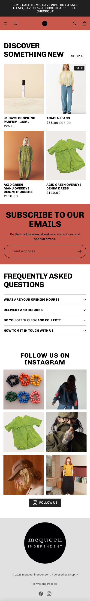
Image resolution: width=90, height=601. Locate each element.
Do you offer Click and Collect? (32, 320)
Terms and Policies (45, 583)
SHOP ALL (78, 56)
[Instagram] (49, 593)
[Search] (15, 23)
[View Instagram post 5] (23, 475)
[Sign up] (79, 251)
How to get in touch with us (29, 331)
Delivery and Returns (23, 310)
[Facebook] (41, 593)
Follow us (48, 503)
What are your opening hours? (31, 300)
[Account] (74, 23)
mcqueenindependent (36, 574)
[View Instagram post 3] (23, 432)
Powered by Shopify (65, 574)
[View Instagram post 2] (66, 389)
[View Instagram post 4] (66, 432)
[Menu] (5, 23)
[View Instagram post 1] (23, 389)
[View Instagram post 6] (66, 475)
